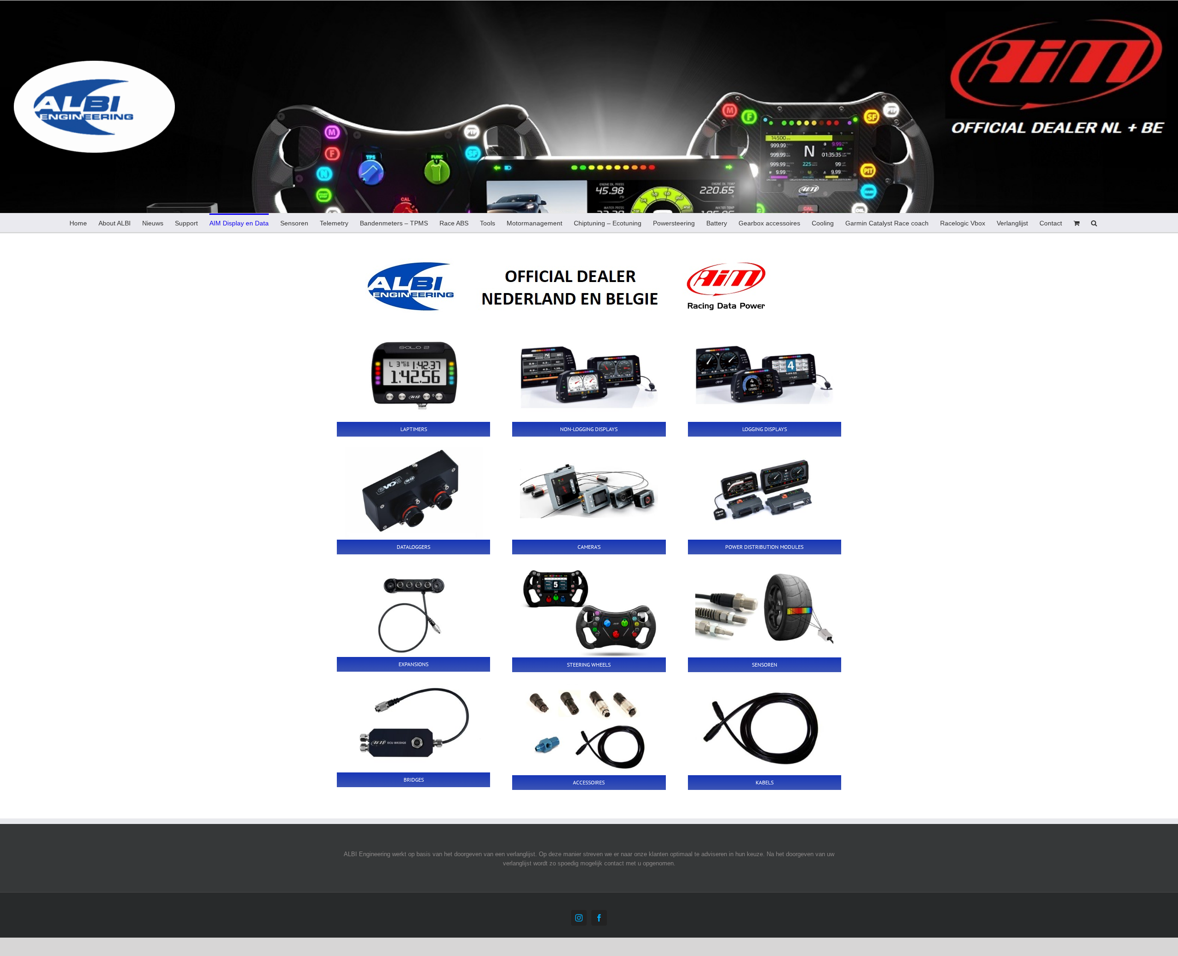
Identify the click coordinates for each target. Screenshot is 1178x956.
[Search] (1094, 222)
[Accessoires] (589, 728)
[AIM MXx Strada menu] (589, 375)
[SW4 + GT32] (589, 610)
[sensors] (764, 610)
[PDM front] (764, 493)
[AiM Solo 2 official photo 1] (414, 375)
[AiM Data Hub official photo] (414, 610)
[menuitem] (78, 222)
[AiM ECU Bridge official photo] (414, 727)
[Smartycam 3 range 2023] (589, 493)
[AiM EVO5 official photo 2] (414, 493)
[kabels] (764, 728)
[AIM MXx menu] (764, 375)
